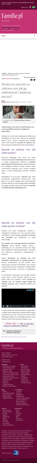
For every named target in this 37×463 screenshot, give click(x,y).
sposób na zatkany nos (13, 331)
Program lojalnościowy (23, 398)
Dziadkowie (24, 378)
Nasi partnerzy (20, 401)
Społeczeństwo (7, 394)
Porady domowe (26, 383)
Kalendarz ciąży (7, 369)
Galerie (18, 415)
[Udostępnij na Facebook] (31, 80)
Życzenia (18, 418)
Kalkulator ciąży (7, 371)
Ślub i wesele (25, 373)
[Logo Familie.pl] (18, 16)
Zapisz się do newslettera (8, 30)
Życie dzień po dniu (8, 393)
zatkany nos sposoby (13, 332)
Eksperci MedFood (8, 425)
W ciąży (5, 413)
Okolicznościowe (8, 398)
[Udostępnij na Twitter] (34, 80)
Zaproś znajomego (21, 400)
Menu (4, 36)
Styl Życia (5, 421)
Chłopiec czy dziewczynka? (11, 374)
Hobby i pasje (7, 396)
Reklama (18, 393)
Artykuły (4, 73)
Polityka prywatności (22, 405)
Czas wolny (6, 423)
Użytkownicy (25, 381)
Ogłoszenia (24, 366)
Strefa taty (24, 379)
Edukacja (5, 381)
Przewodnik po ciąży (9, 368)
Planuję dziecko (25, 374)
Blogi (17, 411)
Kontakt (18, 391)
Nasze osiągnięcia (21, 403)
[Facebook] (30, 7)
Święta (5, 418)
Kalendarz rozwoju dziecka (11, 378)
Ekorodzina (24, 368)
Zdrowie (5, 420)
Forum (18, 410)
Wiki (17, 416)
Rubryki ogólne (25, 371)
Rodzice (23, 376)
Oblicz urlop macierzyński (10, 373)
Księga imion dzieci (8, 376)
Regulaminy (19, 394)
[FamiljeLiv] (33, 7)
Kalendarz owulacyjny (9, 366)
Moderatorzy (20, 396)
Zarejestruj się (14, 28)
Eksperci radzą (25, 369)
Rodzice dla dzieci (8, 384)
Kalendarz (6, 383)
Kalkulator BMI (7, 379)
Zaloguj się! (5, 28)
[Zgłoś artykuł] (30, 102)
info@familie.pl (6, 361)
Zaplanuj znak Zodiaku (9, 386)
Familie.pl (8, 78)
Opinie (5, 391)
